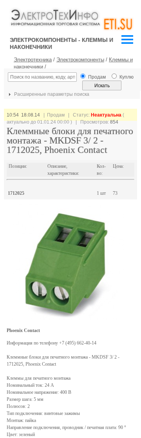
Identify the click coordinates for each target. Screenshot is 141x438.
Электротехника (33, 60)
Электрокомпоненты (80, 60)
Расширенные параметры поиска (51, 94)
